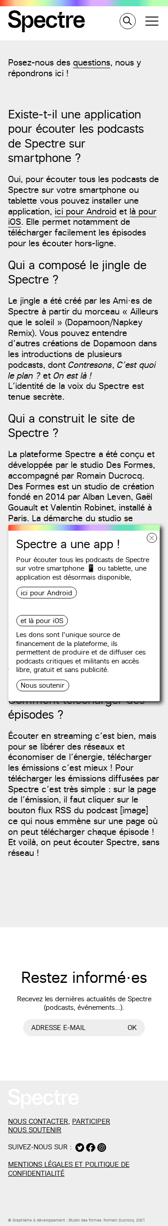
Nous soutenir (43, 685)
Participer (91, 1121)
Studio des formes (85, 1220)
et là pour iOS (42, 620)
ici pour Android (46, 593)
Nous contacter (38, 1121)
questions (91, 62)
